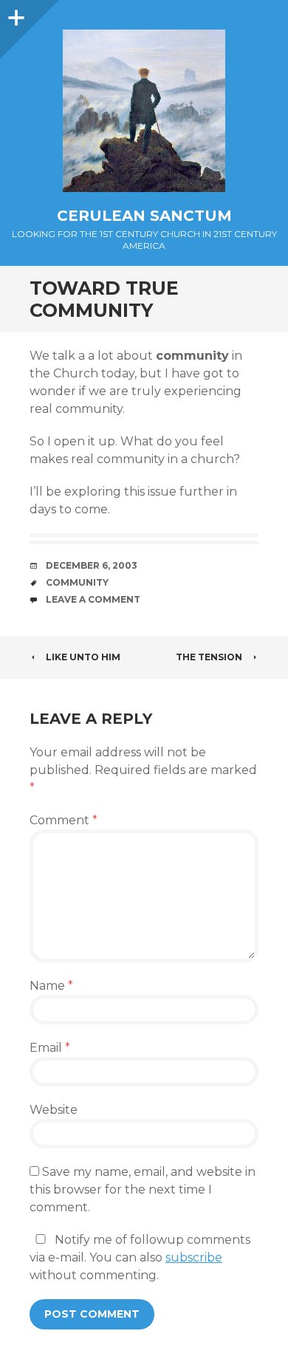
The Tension (209, 657)
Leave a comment (93, 599)
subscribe (193, 1257)
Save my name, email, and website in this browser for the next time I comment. (143, 1189)
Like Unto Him (83, 657)
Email (50, 1048)
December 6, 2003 (91, 565)
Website (54, 1110)
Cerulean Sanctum (144, 216)
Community (77, 582)
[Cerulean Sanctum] (144, 111)
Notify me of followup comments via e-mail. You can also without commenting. (140, 1257)
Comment (63, 820)
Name (51, 986)
